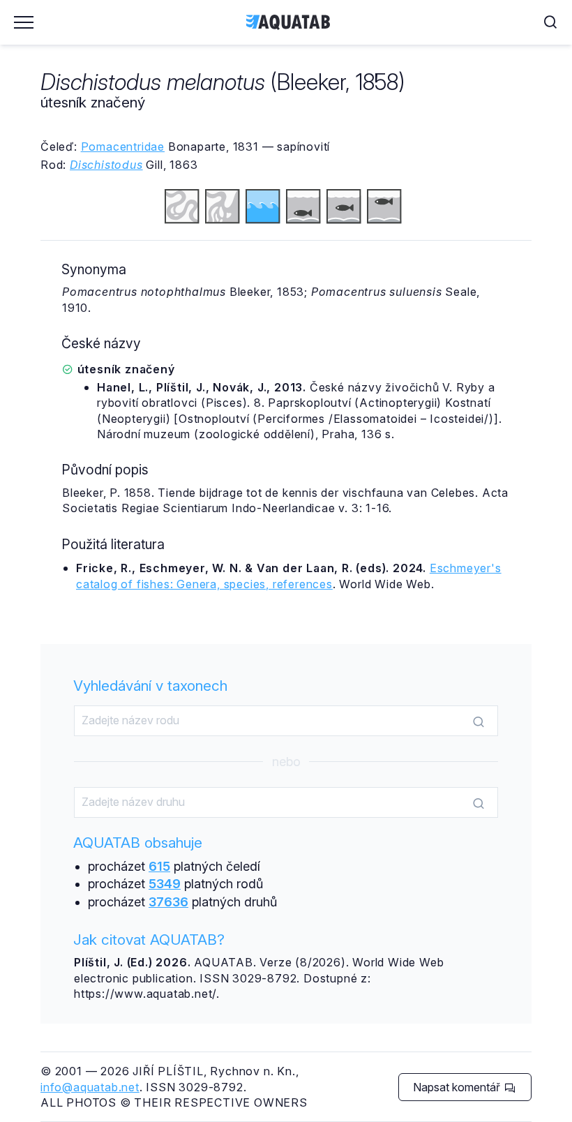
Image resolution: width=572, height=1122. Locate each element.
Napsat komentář (458, 1087)
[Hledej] (478, 721)
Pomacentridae (123, 147)
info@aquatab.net (90, 1087)
